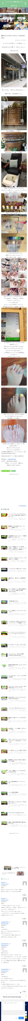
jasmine (3, 898)
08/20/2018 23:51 (4, 945)
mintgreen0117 (4, 921)
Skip (16, 1018)
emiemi (3, 882)
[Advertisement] (14, 489)
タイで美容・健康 (6, 470)
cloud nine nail (12, 459)
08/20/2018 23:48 (4, 923)
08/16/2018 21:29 (4, 884)
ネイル (14, 470)
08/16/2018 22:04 (4, 900)
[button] (25, 511)
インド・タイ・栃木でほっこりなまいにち (14, 3)
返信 (25, 895)
